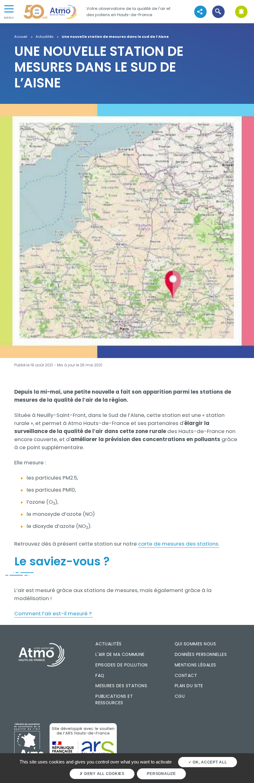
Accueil (20, 37)
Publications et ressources (114, 699)
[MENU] (9, 8)
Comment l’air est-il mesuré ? (53, 613)
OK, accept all (209, 762)
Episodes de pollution (121, 665)
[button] (218, 11)
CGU (180, 696)
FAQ (99, 675)
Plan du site (189, 686)
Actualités (45, 37)
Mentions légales (195, 665)
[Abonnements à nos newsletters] (241, 11)
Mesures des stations (121, 686)
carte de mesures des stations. (178, 543)
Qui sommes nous (195, 644)
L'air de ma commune (120, 654)
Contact (186, 675)
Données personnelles (201, 654)
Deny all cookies (104, 774)
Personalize (161, 774)
